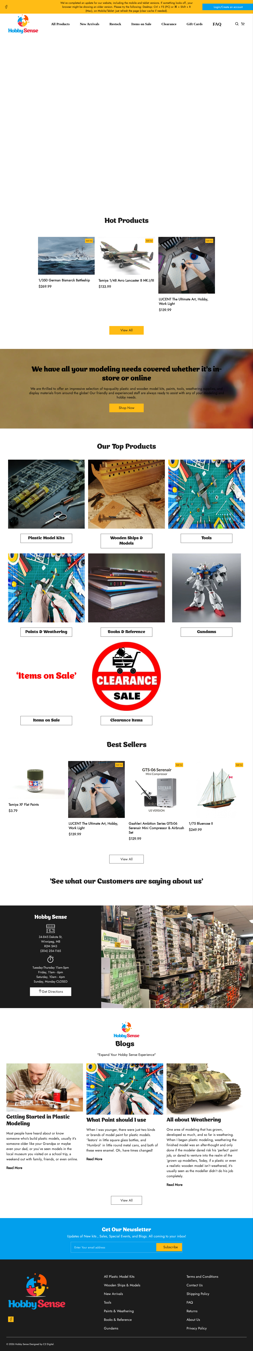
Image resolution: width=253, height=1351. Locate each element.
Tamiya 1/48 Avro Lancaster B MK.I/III (126, 280)
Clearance (168, 24)
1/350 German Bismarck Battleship (64, 280)
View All (126, 330)
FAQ (217, 24)
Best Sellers (126, 745)
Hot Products (126, 221)
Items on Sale (141, 24)
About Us (193, 1319)
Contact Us (195, 1285)
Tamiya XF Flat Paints (24, 804)
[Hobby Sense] (23, 24)
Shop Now (126, 107)
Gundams (111, 1328)
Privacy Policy (197, 1328)
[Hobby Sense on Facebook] (6, 7)
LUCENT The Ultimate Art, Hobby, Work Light (183, 301)
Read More (14, 1167)
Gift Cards (195, 24)
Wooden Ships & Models (122, 1285)
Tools (107, 1302)
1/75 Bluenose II (201, 823)
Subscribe (170, 1247)
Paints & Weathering (119, 1311)
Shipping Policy (198, 1293)
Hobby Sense (22, 1344)
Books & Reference (118, 1319)
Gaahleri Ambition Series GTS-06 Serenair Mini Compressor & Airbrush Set (156, 828)
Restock (115, 24)
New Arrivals (89, 24)
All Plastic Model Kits (119, 1276)
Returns (192, 1311)
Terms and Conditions (202, 1276)
